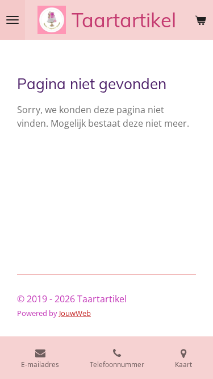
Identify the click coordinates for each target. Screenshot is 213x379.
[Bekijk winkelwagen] (200, 20)
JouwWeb (75, 313)
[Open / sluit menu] (12, 20)
